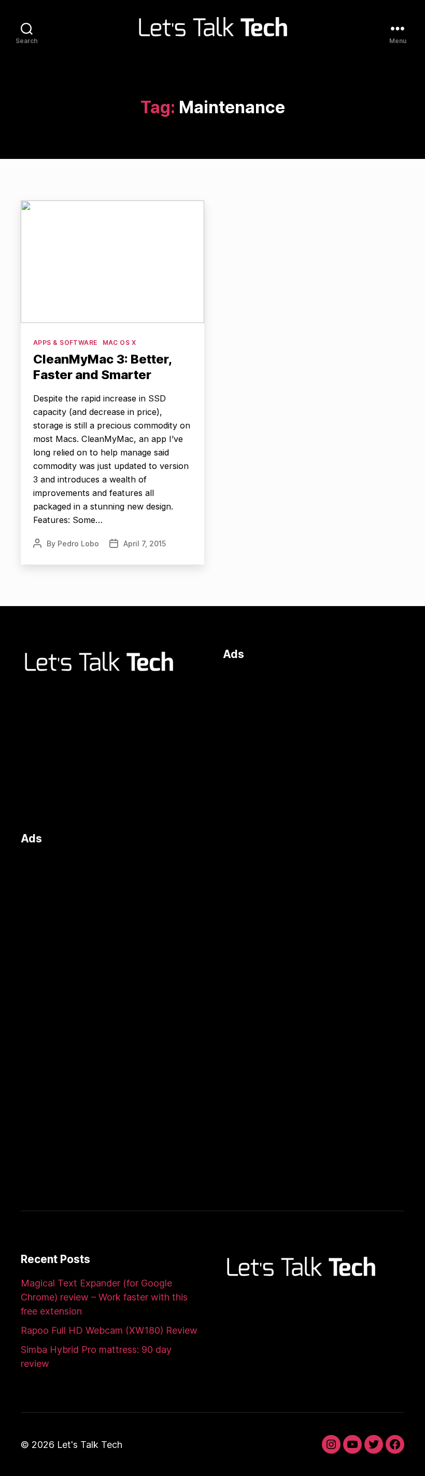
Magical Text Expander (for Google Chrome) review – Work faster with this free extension (104, 1297)
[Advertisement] (313, 743)
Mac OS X (119, 342)
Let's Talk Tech (89, 1444)
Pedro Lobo (78, 543)
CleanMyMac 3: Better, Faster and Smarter (102, 367)
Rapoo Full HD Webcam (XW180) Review (109, 1330)
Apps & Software (65, 342)
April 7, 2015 (144, 543)
